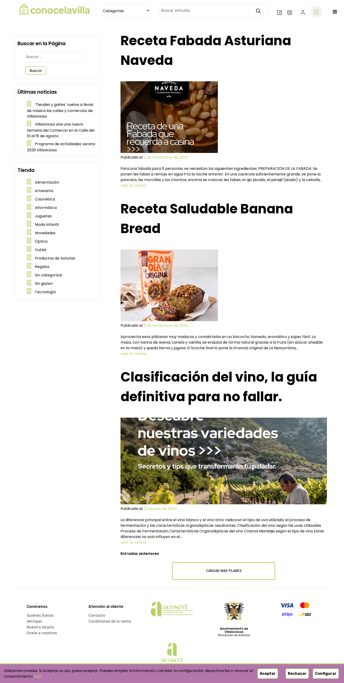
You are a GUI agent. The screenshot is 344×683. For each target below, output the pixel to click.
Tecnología (45, 292)
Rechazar (297, 673)
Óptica (41, 241)
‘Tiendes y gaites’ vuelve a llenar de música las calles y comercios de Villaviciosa (60, 110)
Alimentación (47, 182)
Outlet (41, 249)
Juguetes (43, 216)
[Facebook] (280, 13)
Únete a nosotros (42, 633)
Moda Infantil (47, 224)
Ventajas (34, 621)
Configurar (326, 673)
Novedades (45, 233)
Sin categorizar (48, 275)
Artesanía (44, 190)
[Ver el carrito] (316, 12)
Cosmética (45, 199)
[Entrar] (302, 12)
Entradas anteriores (140, 553)
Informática (46, 207)
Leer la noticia (133, 185)
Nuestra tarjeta (40, 627)
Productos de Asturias (55, 258)
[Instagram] (290, 13)
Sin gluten (44, 283)
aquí (38, 676)
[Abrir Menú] (334, 12)
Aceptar (268, 673)
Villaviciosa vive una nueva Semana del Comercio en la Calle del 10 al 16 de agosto (61, 130)
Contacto (96, 615)
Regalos (42, 266)
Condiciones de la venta (109, 621)
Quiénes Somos (40, 615)
